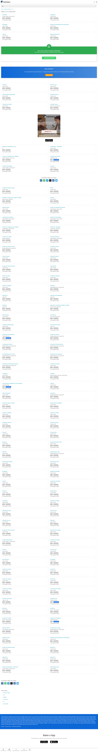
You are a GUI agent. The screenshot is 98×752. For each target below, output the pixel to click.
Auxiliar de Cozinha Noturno (8, 266)
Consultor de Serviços (55, 156)
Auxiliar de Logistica (6, 285)
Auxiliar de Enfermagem (55, 217)
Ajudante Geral (5, 207)
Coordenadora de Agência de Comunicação (12, 383)
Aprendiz (4, 549)
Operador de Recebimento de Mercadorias (60, 637)
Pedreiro (52, 383)
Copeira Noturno (6, 256)
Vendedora (52, 393)
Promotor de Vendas (7, 104)
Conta (30, 750)
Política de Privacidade (16, 726)
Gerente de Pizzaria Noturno (56, 344)
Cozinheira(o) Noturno (7, 344)
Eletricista (4, 442)
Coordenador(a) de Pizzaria (8, 354)
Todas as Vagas (6, 692)
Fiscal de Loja (53, 84)
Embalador (4, 24)
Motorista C (52, 647)
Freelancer (5, 699)
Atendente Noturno (54, 256)
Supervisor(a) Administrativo (8, 94)
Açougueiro (52, 14)
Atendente (4, 14)
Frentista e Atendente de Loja (9, 146)
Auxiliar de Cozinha (54, 334)
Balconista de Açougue (55, 530)
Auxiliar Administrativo (7, 166)
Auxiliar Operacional (54, 236)
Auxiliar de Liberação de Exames (57, 207)
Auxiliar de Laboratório (55, 227)
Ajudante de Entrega (54, 471)
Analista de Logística (55, 275)
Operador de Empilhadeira (56, 295)
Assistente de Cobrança (7, 217)
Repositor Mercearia (54, 34)
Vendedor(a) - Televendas (56, 146)
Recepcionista (53, 432)
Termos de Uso (8, 726)
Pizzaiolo (4, 84)
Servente (4, 432)
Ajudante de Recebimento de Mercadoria (59, 24)
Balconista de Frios (54, 461)
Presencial (8, 18)
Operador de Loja (6, 520)
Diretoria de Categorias (55, 618)
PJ (3, 701)
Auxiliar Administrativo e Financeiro (10, 667)
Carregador (4, 373)
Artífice (51, 187)
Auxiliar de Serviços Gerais (8, 187)
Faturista (52, 197)
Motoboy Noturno (6, 627)
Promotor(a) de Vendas (55, 588)
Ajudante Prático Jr (54, 94)
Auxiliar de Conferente (55, 481)
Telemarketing (5, 315)
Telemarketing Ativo (54, 667)
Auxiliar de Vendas (54, 412)
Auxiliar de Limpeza (6, 579)
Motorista (52, 166)
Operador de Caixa (6, 510)
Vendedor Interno (54, 104)
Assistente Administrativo (8, 324)
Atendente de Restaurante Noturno (10, 363)
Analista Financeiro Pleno (56, 442)
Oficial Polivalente (6, 393)
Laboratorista (53, 266)
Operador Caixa (6, 637)
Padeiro (4, 34)
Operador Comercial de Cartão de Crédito (11, 197)
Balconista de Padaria (7, 461)
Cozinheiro (52, 569)
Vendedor (52, 373)
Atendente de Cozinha (55, 627)
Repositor (52, 520)
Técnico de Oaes (6, 275)
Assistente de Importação (56, 403)
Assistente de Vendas (55, 324)
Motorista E (52, 657)
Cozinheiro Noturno (54, 246)
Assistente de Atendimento (8, 334)
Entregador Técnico (6, 422)
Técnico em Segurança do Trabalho (10, 156)
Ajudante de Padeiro (54, 500)
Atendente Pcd (53, 598)
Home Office (56, 159)
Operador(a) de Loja (54, 451)
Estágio (4, 697)
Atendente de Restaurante (56, 354)
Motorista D (5, 295)
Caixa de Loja (53, 549)
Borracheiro (52, 579)
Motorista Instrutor (54, 422)
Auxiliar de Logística (6, 412)
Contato (2, 726)
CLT (3, 18)
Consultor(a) (53, 315)
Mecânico (4, 305)
